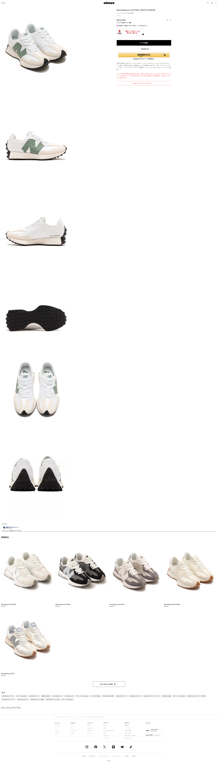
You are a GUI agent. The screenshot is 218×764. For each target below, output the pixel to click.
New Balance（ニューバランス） (65, 717)
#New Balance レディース (135, 696)
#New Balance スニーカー (8, 696)
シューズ (76, 717)
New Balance (106, 735)
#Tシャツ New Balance (21, 696)
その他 (56, 733)
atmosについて (128, 738)
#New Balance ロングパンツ (8, 699)
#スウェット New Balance (179, 696)
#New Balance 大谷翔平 (108, 696)
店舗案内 (127, 725)
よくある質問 (128, 730)
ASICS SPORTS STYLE (108, 730)
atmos (88, 725)
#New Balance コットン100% (53, 699)
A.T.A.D (88, 733)
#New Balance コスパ (58, 696)
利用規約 (84, 756)
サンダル (56, 730)
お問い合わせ (128, 733)
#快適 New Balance (45, 696)
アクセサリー (73, 730)
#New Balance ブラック (121, 696)
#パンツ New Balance (95, 696)
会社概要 (127, 756)
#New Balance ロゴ (69, 696)
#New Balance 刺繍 (166, 696)
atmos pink (89, 728)
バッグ (71, 728)
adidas (105, 728)
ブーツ (56, 728)
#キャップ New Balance (67, 699)
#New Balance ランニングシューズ (152, 696)
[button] (143, 56)
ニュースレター (128, 728)
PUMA (104, 733)
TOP (55, 717)
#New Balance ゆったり (22, 699)
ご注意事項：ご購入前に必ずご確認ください (142, 83)
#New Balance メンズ (34, 696)
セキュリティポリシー (116, 756)
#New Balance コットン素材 (37, 699)
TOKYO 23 (89, 730)
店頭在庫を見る (145, 49)
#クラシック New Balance (82, 696)
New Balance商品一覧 (108, 684)
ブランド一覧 (106, 738)
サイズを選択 (144, 43)
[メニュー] (3, 3)
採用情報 (134, 756)
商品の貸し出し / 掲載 (130, 735)
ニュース (148, 723)
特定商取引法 (92, 756)
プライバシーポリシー (104, 756)
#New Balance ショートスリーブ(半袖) (196, 696)
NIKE (104, 725)
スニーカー (81, 717)
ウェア (71, 725)
